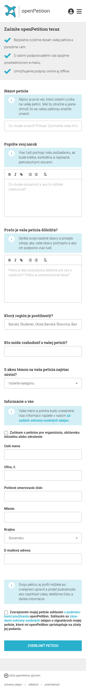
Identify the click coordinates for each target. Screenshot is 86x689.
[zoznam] (36, 174)
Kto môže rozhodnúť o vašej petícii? (35, 342)
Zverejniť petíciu (43, 646)
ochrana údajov (13, 684)
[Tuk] (10, 174)
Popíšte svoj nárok (39, 153)
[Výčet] (30, 174)
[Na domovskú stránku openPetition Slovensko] (27, 11)
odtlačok (33, 684)
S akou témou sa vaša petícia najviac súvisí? (36, 372)
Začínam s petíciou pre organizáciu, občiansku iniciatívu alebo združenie (42, 435)
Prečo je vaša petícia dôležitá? (40, 238)
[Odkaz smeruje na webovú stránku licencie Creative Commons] (6, 675)
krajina (9, 530)
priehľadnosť (52, 684)
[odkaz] (21, 174)
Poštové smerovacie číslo (23, 488)
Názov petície (40, 102)
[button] (71, 12)
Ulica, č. (10, 467)
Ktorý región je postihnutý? (28, 315)
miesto (9, 509)
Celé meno (12, 446)
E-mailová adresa (17, 550)
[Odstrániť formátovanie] (45, 174)
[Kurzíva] (15, 174)
